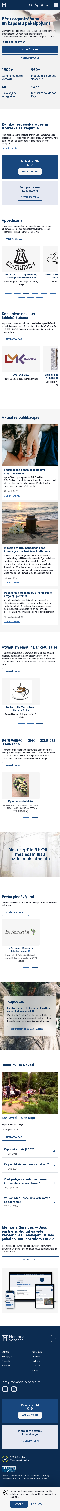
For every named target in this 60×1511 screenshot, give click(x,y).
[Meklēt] (30, 5)
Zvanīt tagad (31, 49)
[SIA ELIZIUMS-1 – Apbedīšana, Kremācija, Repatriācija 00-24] (20, 259)
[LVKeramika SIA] (20, 359)
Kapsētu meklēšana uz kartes (27, 1029)
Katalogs (6, 1365)
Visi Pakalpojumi (30, 58)
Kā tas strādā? (31, 1260)
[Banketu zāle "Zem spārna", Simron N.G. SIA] (21, 691)
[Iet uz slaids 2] (16, 293)
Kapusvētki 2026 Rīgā (18, 1118)
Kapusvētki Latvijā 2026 (19, 1149)
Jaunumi (36, 1356)
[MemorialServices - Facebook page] (5, 1389)
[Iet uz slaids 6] (52, 293)
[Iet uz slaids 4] (34, 293)
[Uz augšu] (54, 1338)
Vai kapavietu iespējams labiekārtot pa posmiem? (27, 1200)
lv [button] (47, 5)
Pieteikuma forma (30, 197)
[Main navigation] (56, 5)
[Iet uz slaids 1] (7, 293)
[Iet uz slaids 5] (43, 293)
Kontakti (36, 1370)
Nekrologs (37, 1352)
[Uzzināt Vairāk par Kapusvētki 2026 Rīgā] (30, 1092)
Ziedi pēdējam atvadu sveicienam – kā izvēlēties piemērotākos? (26, 1181)
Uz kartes (36, 1365)
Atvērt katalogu (15, 912)
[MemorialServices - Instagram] (14, 1389)
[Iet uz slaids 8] (30, 297)
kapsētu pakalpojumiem (30, 33)
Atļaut (19, 1504)
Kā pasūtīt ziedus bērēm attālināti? (26, 1164)
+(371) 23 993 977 (30, 171)
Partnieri (36, 1361)
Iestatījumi (37, 1504)
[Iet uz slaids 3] (25, 293)
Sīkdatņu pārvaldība (19, 1460)
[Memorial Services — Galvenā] (4, 4)
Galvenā (5, 1352)
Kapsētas (6, 1361)
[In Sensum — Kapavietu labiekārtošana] (20, 932)
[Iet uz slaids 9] (39, 297)
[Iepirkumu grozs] (36, 5)
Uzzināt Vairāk (9, 148)
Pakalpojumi (7, 1356)
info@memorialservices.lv (21, 1382)
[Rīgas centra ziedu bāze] (20, 785)
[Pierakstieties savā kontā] (42, 5)
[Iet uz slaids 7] (21, 297)
